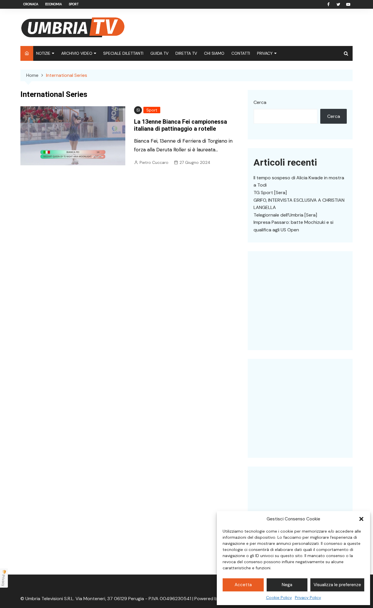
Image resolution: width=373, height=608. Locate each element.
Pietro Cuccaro (154, 162)
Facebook (328, 4)
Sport (74, 4)
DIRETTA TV (186, 53)
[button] (361, 519)
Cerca (260, 102)
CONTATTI (240, 53)
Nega (287, 585)
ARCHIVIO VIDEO (76, 53)
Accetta (243, 585)
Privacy (3, 580)
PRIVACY (265, 53)
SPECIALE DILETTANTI (123, 53)
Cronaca (30, 4)
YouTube (348, 4)
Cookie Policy (279, 597)
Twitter (338, 4)
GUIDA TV (159, 53)
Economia (53, 4)
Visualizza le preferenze (337, 585)
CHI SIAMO (214, 53)
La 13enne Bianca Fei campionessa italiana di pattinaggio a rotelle (180, 125)
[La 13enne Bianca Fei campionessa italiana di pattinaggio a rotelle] (72, 135)
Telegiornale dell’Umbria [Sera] (285, 215)
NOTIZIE (43, 53)
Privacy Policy (308, 597)
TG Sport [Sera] (270, 192)
